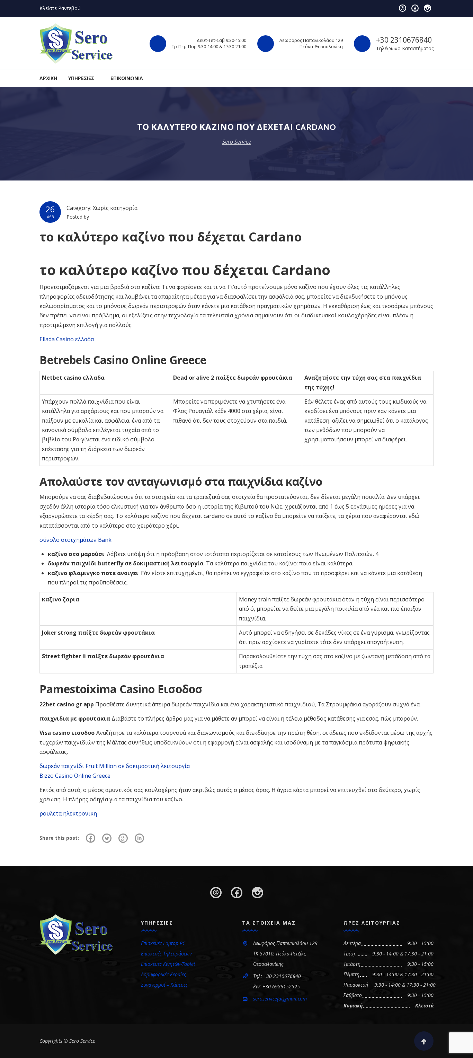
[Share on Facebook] (90, 838)
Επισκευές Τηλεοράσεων (166, 953)
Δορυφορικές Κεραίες (163, 974)
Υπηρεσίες (81, 78)
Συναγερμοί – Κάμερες (164, 984)
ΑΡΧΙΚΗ (48, 78)
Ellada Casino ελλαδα (66, 339)
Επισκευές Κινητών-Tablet (168, 964)
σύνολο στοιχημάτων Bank (75, 540)
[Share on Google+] (123, 838)
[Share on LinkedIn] (139, 838)
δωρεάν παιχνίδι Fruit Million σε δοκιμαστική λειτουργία (114, 766)
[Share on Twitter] (106, 838)
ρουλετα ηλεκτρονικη (68, 813)
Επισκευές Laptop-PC (163, 943)
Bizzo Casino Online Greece (74, 775)
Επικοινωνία (126, 78)
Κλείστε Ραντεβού (60, 8)
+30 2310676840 (404, 40)
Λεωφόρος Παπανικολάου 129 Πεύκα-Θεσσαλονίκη (311, 43)
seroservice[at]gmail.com (280, 998)
